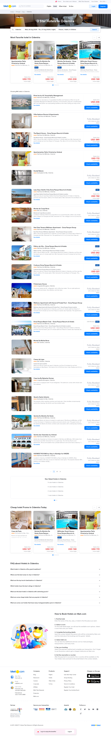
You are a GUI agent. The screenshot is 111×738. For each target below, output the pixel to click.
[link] (93, 6)
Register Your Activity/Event (71, 690)
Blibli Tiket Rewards (84, 1)
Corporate (36, 684)
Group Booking (68, 678)
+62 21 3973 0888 (20, 694)
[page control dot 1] (54, 500)
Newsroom (36, 678)
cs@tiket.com (19, 683)
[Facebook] (80, 709)
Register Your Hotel (69, 687)
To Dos (50, 684)
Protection (36, 693)
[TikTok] (80, 713)
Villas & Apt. (52, 681)
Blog (34, 674)
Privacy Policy (67, 681)
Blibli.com (36, 696)
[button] (94, 37)
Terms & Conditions (69, 684)
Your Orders (94, 1)
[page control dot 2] (55, 500)
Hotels (50, 678)
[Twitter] (85, 709)
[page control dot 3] (56, 500)
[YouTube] (93, 709)
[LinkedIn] (89, 709)
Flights (50, 674)
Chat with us (18, 678)
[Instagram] (97, 709)
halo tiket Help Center (70, 674)
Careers (35, 681)
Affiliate (35, 687)
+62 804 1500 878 (20, 690)
